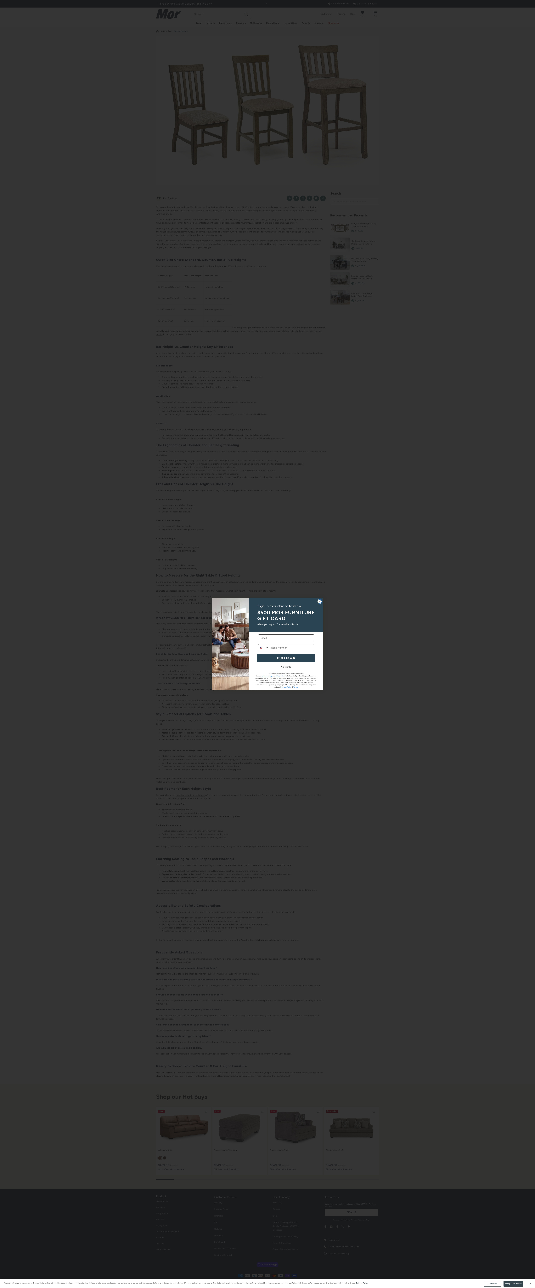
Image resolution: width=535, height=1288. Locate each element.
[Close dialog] (320, 601)
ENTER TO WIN (286, 658)
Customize (492, 1284)
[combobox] (263, 647)
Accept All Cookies (513, 1284)
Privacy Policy (362, 1283)
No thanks (286, 667)
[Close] (530, 1283)
